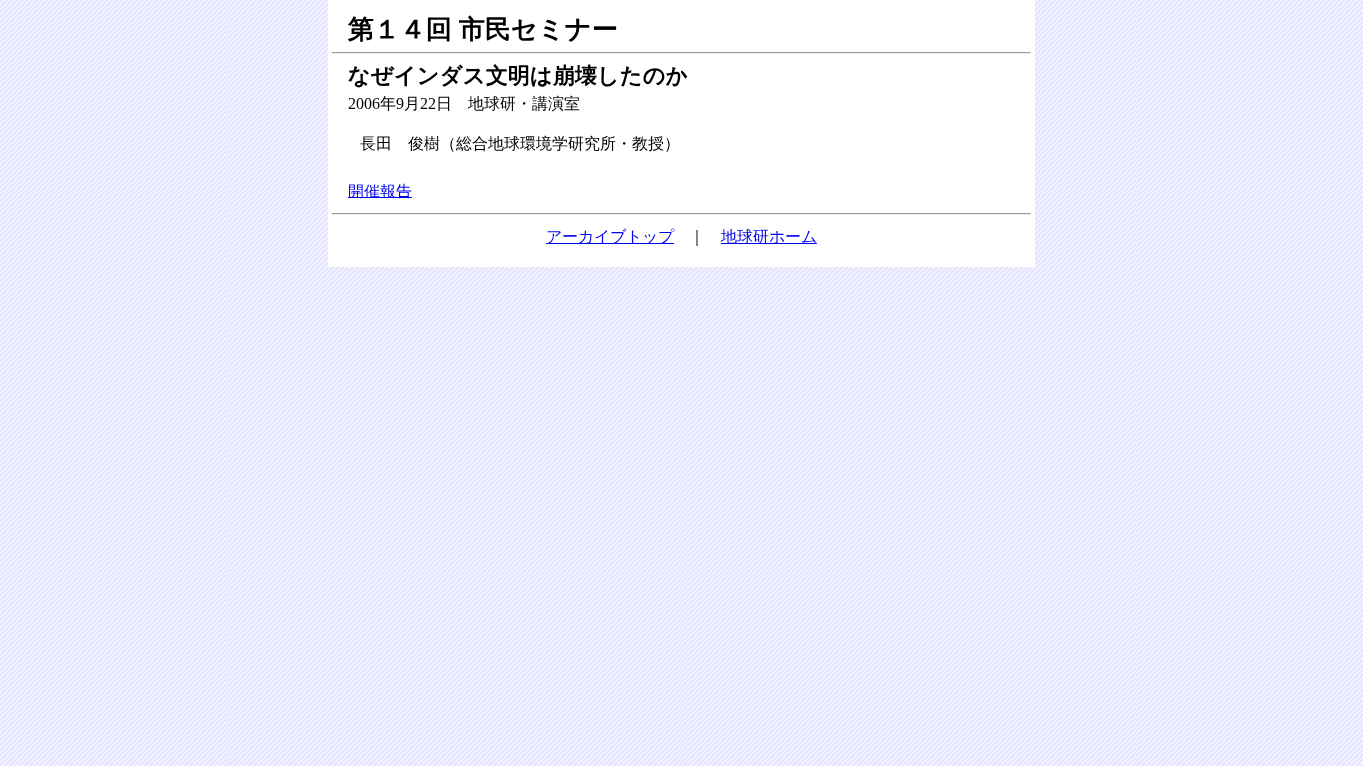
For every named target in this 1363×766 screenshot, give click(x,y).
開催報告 (380, 191)
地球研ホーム (769, 236)
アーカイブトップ (610, 236)
